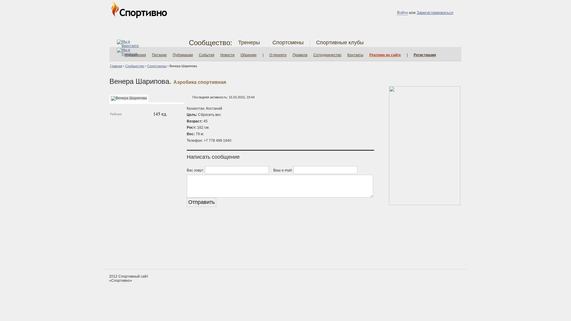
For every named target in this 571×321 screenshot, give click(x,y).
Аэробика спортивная (199, 82)
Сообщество (134, 66)
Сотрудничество (327, 55)
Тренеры (249, 42)
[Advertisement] (285, 247)
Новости (227, 55)
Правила (300, 55)
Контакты (355, 55)
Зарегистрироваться (435, 12)
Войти (402, 12)
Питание (159, 55)
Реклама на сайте (385, 55)
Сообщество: (210, 43)
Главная (116, 66)
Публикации (183, 55)
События (206, 55)
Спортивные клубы (340, 42)
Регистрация (425, 55)
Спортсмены (288, 42)
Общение (249, 55)
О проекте (278, 55)
